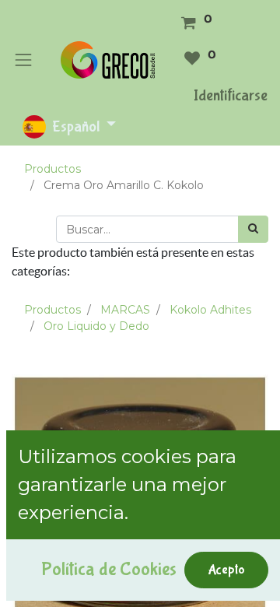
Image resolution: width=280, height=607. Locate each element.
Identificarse (231, 95)
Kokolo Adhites (210, 310)
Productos (52, 169)
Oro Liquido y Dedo (96, 326)
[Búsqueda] (253, 229)
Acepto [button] (226, 569)
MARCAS (125, 310)
